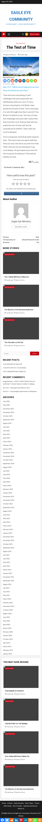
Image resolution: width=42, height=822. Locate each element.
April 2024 (6, 482)
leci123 (5, 391)
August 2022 (7, 551)
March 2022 (7, 570)
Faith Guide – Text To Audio (13, 806)
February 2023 (8, 529)
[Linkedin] (16, 80)
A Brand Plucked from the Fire (30, 239)
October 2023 (8, 504)
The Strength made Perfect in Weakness (23, 391)
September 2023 (8, 507)
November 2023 (8, 500)
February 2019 (8, 650)
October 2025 (8, 416)
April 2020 (6, 624)
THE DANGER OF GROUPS (12, 364)
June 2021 (6, 591)
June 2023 (6, 515)
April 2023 (6, 522)
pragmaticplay (8, 381)
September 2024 (8, 463)
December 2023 (8, 496)
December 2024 (8, 452)
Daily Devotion (20, 43)
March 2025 (7, 441)
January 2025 (7, 449)
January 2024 (7, 493)
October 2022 (8, 544)
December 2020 (8, 606)
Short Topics (9, 668)
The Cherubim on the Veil (13, 342)
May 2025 (6, 434)
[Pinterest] (20, 80)
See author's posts (21, 227)
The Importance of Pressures (9, 239)
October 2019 (8, 639)
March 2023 (7, 526)
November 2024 (8, 456)
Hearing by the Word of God (19, 388)
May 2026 (6, 405)
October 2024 (8, 460)
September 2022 (8, 548)
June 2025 (6, 431)
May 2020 (6, 621)
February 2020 (8, 632)
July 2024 (6, 471)
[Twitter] (8, 80)
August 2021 (7, 584)
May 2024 (6, 478)
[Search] (23, 34)
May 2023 (6, 518)
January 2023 (7, 533)
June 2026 (6, 401)
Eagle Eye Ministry (10, 54)
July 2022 (6, 555)
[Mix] (27, 80)
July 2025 (6, 427)
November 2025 (8, 412)
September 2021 (8, 580)
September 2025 (8, 419)
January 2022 (7, 573)
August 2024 (7, 467)
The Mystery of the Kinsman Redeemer (19, 310)
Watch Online (34, 34)
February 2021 (8, 602)
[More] (35, 80)
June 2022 (6, 559)
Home (4, 803)
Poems (37, 803)
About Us (21, 808)
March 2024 (7, 485)
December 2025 (8, 409)
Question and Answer (30, 806)
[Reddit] (12, 80)
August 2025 (7, 423)
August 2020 (7, 613)
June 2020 (6, 617)
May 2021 (6, 595)
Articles (10, 803)
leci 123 (5, 388)
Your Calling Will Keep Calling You (16, 277)
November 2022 (8, 540)
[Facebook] (5, 80)
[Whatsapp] (31, 80)
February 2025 (8, 445)
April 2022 (6, 566)
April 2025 (6, 438)
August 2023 (7, 511)
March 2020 (7, 628)
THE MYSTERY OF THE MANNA (14, 368)
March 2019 (7, 646)
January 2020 (7, 635)
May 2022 (6, 562)
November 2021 (8, 577)
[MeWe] (24, 80)
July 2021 (6, 588)
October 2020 (8, 610)
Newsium (33, 813)
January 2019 (7, 654)
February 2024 (8, 489)
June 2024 (6, 474)
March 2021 (7, 599)
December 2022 (8, 537)
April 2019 (6, 643)
